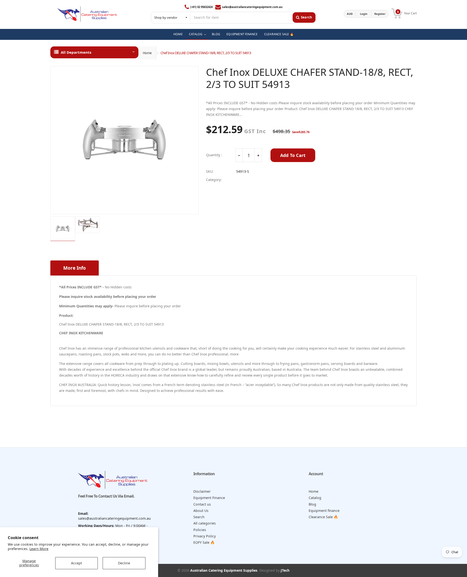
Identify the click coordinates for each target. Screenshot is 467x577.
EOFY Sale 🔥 (204, 542)
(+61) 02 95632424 (201, 7)
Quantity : (214, 155)
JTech (285, 570)
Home (147, 53)
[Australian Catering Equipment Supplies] (87, 14)
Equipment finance (324, 510)
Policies (199, 529)
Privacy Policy (204, 536)
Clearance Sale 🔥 (323, 517)
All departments (76, 52)
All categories (204, 523)
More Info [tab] (74, 268)
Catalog (315, 497)
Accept (76, 563)
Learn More (38, 548)
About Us (200, 510)
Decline (124, 563)
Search (199, 517)
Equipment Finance (209, 497)
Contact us (202, 504)
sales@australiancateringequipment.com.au (252, 7)
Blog (312, 504)
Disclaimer (202, 491)
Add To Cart (292, 155)
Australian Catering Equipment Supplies (223, 570)
